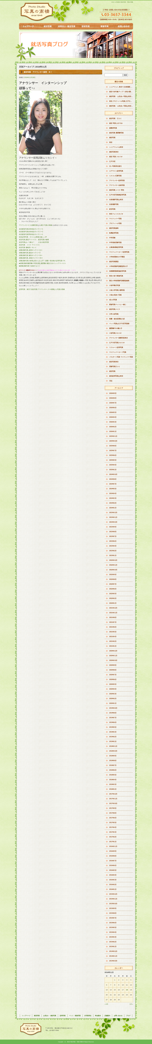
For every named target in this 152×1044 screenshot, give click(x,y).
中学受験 (112, 238)
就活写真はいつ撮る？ (26, 242)
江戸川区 (112, 161)
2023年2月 (112, 551)
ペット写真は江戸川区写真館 (119, 323)
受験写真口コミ (114, 366)
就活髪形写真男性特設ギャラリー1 (32, 234)
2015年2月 (112, 942)
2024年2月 (112, 503)
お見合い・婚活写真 (66, 26)
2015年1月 (112, 946)
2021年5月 (112, 632)
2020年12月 (113, 651)
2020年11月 (113, 655)
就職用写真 (113, 128)
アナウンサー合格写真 (117, 185)
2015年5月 (112, 927)
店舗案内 (107, 1015)
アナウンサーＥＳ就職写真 (28, 225)
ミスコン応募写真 (115, 176)
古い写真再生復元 (115, 166)
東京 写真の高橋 (46, 225)
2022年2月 (112, 598)
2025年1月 (112, 469)
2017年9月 (112, 808)
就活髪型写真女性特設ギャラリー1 (32, 229)
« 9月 (106, 1004)
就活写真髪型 (114, 261)
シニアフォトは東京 (116, 147)
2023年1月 (112, 555)
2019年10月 (113, 708)
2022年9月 (112, 574)
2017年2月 (112, 837)
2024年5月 (112, 489)
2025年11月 (113, 436)
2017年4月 (112, 827)
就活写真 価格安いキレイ (27, 247)
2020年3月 (112, 694)
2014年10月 (113, 961)
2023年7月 (112, 536)
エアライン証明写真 (116, 171)
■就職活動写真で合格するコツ (29, 266)
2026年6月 (112, 407)
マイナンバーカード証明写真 (119, 252)
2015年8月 (112, 913)
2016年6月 (112, 865)
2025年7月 (112, 450)
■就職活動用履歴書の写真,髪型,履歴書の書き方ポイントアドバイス (42, 263)
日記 (110, 381)
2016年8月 (112, 856)
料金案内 (98, 1015)
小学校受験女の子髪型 (117, 257)
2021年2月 (112, 641)
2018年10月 (113, 751)
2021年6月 (112, 627)
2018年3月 (112, 784)
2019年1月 (112, 741)
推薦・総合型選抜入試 (117, 319)
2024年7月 (112, 484)
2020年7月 (112, 675)
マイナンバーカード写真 (117, 352)
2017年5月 (112, 822)
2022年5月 (112, 593)
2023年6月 (112, 541)
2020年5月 (112, 684)
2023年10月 (113, 522)
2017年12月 (113, 794)
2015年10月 (113, 903)
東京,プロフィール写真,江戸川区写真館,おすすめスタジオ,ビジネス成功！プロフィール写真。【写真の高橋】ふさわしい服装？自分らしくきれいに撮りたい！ (121, 101)
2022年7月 (112, 584)
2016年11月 (113, 846)
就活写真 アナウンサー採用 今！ (38, 72)
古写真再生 (87, 1015)
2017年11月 (113, 799)
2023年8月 (112, 531)
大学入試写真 (114, 314)
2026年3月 (112, 422)
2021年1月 (112, 646)
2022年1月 (112, 603)
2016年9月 (112, 851)
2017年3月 (112, 832)
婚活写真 (112, 137)
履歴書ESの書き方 (115, 328)
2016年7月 (112, 861)
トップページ (28, 26)
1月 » (131, 1004)
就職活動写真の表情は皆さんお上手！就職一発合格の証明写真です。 (43, 261)
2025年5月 (112, 460)
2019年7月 (112, 717)
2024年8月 (112, 479)
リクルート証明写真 (116, 347)
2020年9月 (112, 665)
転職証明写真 (114, 233)
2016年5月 (112, 870)
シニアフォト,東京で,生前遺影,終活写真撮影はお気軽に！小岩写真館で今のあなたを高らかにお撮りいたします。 (121, 87)
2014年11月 (113, 956)
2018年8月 (112, 760)
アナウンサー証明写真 (117, 180)
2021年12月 (113, 608)
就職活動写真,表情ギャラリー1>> (31, 250)
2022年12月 (113, 560)
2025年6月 (112, 455)
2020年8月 (112, 670)
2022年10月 (113, 570)
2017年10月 (113, 803)
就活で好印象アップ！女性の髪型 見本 (121, 92)
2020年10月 (113, 660)
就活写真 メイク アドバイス (29, 245)
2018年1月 (112, 789)
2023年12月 (113, 512)
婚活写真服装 (114, 228)
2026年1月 (112, 431)
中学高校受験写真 (115, 242)
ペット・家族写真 (104, 26)
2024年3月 (112, 498)
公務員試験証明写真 (116, 247)
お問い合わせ (123, 26)
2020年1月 (112, 703)
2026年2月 (112, 427)
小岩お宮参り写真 (115, 295)
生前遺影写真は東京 (116, 199)
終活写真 (112, 209)
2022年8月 (112, 579)
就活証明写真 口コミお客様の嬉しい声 (34, 237)
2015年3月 (112, 937)
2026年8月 (112, 398)
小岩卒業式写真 (114, 285)
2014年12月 (113, 951)
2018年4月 (112, 779)
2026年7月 (112, 403)
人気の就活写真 (43, 242)
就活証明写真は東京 (116, 376)
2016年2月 (112, 884)
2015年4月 (112, 932)
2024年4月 (112, 493)
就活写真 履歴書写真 (116, 133)
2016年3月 (112, 880)
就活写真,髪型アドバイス (27, 239)
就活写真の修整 (43, 239)
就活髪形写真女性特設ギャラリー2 (32, 232)
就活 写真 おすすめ (116, 123)
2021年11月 (113, 613)
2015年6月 (112, 923)
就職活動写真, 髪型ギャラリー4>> (31, 258)
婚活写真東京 (114, 152)
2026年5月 (112, 412)
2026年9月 (112, 393)
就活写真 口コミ (115, 118)
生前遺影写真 (114, 204)
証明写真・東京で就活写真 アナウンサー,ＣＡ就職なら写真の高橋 (42, 289)
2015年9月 (112, 908)
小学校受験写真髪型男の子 (118, 266)
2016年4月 (112, 875)
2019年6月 (112, 722)
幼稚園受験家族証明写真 (117, 271)
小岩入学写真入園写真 (117, 290)
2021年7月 (112, 622)
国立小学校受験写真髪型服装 (119, 281)
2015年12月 (113, 894)
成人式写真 (113, 300)
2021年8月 (112, 617)
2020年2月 (112, 698)
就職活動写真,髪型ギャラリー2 (30, 253)
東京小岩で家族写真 (116, 276)
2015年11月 (113, 899)
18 (127, 990)
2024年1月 (112, 508)
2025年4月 (112, 465)
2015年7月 (112, 918)
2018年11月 (113, 746)
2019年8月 (112, 713)
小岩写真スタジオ (115, 333)
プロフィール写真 (115, 223)
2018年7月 (112, 765)
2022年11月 (113, 565)
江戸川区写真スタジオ (117, 343)
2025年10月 (113, 441)
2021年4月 (112, 636)
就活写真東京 (114, 362)
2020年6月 (112, 679)
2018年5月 (112, 775)
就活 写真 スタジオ (116, 157)
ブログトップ (119, 68)
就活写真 (47, 26)
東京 (110, 142)
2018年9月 (112, 756)
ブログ (128, 1015)
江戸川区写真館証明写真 (117, 195)
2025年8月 (112, 446)
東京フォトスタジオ (116, 214)
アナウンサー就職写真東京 (118, 338)
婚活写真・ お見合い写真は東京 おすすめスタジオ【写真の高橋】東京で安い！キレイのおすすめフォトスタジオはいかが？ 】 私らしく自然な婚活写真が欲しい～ (121, 96)
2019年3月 (112, 732)
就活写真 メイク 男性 (116, 190)
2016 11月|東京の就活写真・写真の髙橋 (122, 2)
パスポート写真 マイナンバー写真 (121, 357)
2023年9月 (112, 527)
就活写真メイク (114, 309)
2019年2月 (112, 737)
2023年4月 (112, 546)
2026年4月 (112, 417)
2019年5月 (112, 727)
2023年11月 (113, 517)
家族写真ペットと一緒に (117, 304)
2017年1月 (112, 841)
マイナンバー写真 (115, 219)
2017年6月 (112, 818)
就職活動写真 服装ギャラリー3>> (31, 255)
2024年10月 (113, 474)
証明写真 (85, 26)
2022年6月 (112, 589)
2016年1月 (112, 889)
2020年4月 (112, 689)
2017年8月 (112, 813)
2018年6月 (112, 770)
